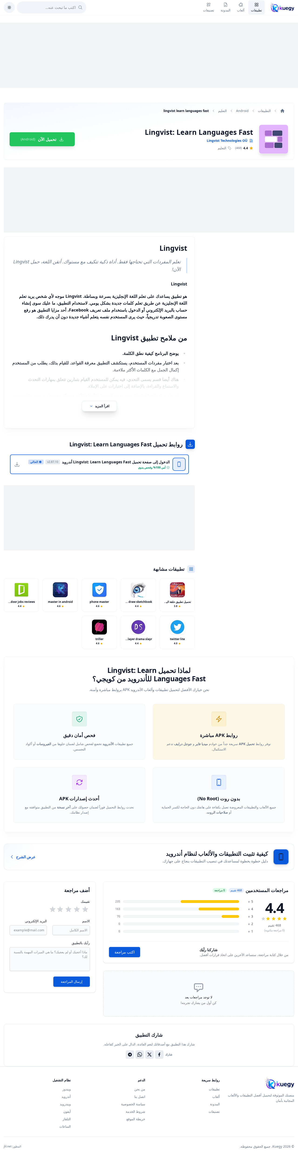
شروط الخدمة (135, 1111)
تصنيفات (214, 1111)
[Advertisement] (149, 55)
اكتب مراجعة (125, 952)
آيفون (67, 1111)
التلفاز (67, 1119)
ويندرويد (65, 1104)
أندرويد (66, 1096)
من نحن (139, 1089)
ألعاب (216, 1096)
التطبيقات (264, 111)
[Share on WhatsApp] (139, 1054)
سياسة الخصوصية (133, 1104)
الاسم (86, 921)
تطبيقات (214, 1089)
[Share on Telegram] (130, 1054)
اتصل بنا (139, 1096)
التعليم (222, 111)
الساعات (65, 1126)
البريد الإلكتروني (36, 921)
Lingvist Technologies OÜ (227, 140)
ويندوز (66, 1089)
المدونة (215, 1104)
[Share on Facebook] (159, 1054)
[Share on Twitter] (149, 1054)
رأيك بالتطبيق (81, 943)
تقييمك (85, 901)
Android (242, 111)
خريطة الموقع (135, 1119)
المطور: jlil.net (12, 1146)
